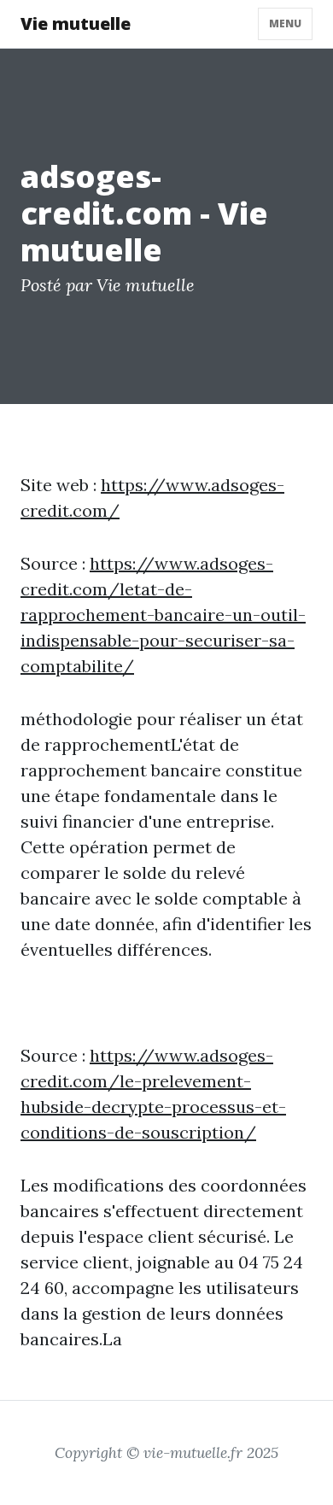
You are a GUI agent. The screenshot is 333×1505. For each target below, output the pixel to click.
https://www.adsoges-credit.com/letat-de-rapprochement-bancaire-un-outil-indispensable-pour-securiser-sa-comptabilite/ (163, 614)
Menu (285, 23)
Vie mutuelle (75, 23)
